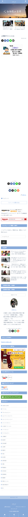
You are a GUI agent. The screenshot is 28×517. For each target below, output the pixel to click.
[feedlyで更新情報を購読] (15, 190)
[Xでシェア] (2, 40)
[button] (13, 40)
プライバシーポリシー (21, 506)
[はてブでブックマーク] (8, 40)
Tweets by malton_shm (6, 342)
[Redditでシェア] (17, 419)
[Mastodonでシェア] (11, 415)
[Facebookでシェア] (5, 40)
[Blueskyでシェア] (17, 415)
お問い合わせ (7, 506)
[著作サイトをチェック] (10, 190)
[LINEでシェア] (10, 40)
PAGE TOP (14, 497)
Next (27, 25)
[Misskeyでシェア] (23, 415)
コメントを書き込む (14, 202)
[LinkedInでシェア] (17, 423)
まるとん (14, 309)
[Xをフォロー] (12, 190)
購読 (4, 242)
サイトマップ (14, 508)
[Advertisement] (14, 119)
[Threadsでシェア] (11, 419)
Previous (1, 25)
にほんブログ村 (4, 389)
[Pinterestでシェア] (11, 423)
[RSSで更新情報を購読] (18, 190)
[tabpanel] (7, 25)
